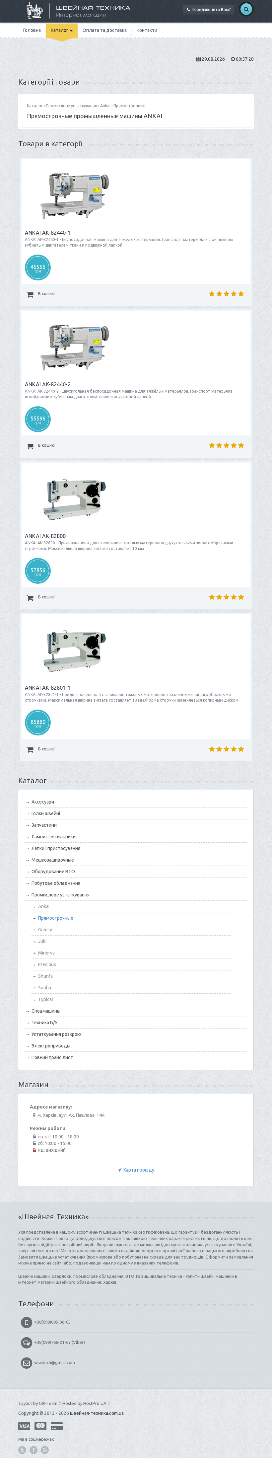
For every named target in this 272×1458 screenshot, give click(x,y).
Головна (32, 30)
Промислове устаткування (71, 106)
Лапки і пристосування (56, 848)
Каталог (60, 30)
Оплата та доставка (105, 30)
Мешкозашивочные (53, 860)
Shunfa (45, 976)
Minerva (46, 953)
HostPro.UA (94, 1403)
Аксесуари (43, 802)
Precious (47, 964)
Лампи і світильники (54, 836)
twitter (22, 1450)
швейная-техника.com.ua (97, 1413)
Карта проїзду (138, 1170)
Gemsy (45, 929)
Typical (45, 999)
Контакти (147, 30)
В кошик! (46, 293)
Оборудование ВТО (53, 871)
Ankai (105, 106)
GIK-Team (48, 1403)
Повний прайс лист (52, 1057)
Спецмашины (46, 1011)
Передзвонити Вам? (210, 9)
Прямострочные (129, 106)
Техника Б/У (44, 1022)
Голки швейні (46, 813)
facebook (33, 1450)
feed (45, 1450)
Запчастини (44, 825)
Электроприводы (51, 1045)
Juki (42, 941)
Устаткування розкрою (56, 1034)
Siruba (44, 987)
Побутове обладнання (56, 883)
